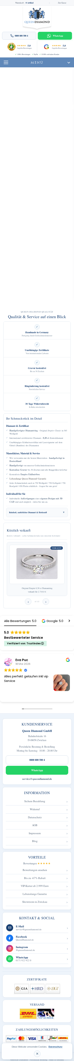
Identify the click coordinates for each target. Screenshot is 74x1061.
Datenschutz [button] (55, 1047)
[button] (52, 621)
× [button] (37, 1053)
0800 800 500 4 (37, 760)
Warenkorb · (24, 3)
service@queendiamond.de (37, 779)
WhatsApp (37, 770)
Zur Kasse (62, 3)
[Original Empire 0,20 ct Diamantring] (37, 564)
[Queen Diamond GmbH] (37, 18)
